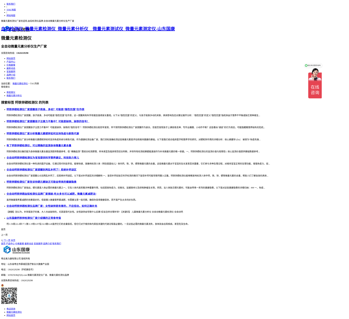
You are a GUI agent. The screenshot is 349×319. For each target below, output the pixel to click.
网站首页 (11, 58)
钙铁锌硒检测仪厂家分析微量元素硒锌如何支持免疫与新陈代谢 (43, 133)
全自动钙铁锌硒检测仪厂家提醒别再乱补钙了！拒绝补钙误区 (41, 169)
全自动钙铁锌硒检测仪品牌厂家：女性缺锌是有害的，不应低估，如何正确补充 (52, 206)
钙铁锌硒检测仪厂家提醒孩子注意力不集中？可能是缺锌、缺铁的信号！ (48, 121)
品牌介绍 (11, 75)
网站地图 (11, 15)
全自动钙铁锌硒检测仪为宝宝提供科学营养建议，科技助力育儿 (43, 157)
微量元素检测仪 (20, 83)
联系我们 (11, 4)
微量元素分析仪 (14, 95)
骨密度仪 (11, 92)
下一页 (7, 240)
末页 (13, 240)
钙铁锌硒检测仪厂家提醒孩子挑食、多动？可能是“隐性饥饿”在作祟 (45, 109)
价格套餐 (11, 65)
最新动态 (11, 68)
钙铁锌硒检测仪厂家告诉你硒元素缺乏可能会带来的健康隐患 (41, 181)
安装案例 (11, 71)
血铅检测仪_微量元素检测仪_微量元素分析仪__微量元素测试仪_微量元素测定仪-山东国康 (88, 28)
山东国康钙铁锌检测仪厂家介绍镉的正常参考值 (34, 218)
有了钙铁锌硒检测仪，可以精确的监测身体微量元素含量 (39, 145)
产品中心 (11, 62)
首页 (3, 243)
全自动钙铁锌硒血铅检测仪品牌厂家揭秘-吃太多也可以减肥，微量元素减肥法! (51, 193)
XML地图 (11, 10)
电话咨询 (11, 309)
